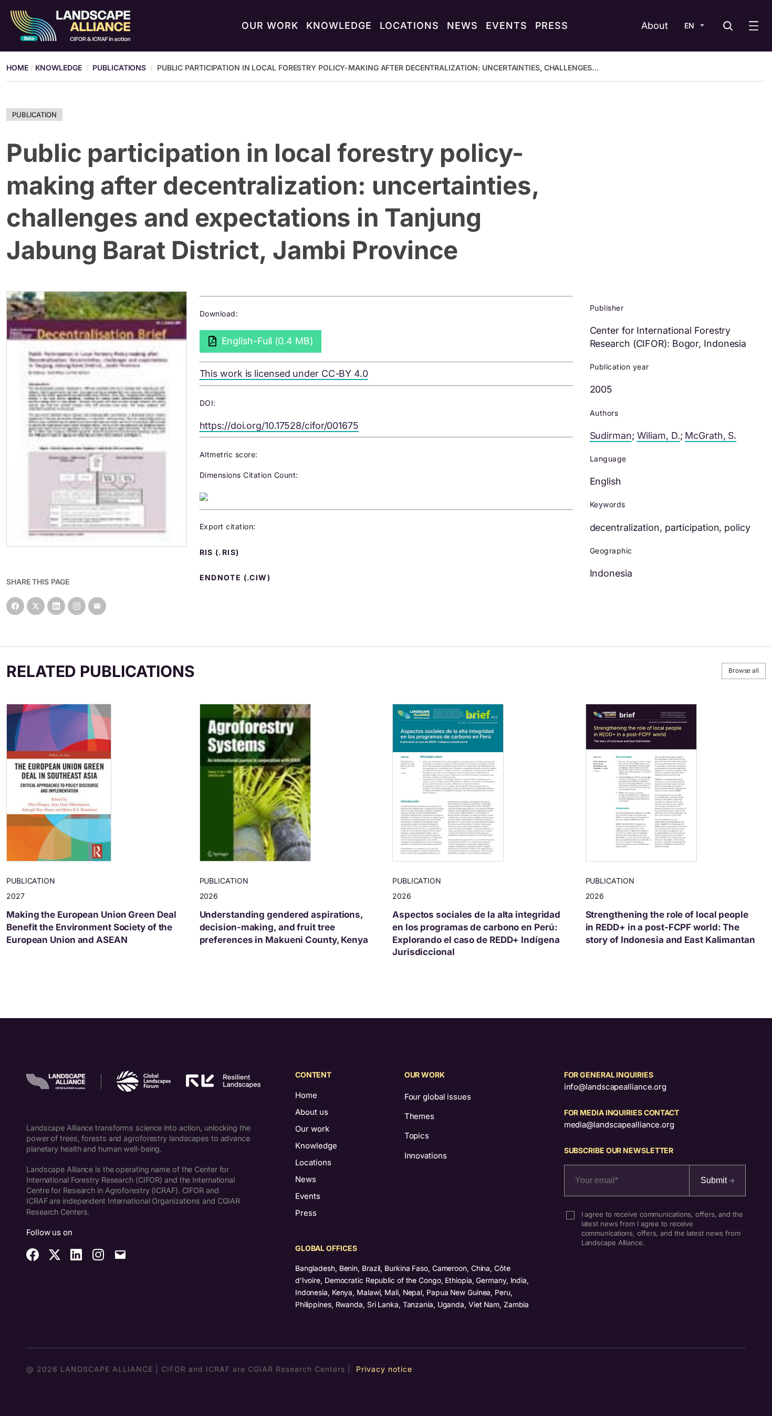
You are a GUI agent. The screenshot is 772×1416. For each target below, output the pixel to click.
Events (307, 1196)
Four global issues (437, 1097)
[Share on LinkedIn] (56, 606)
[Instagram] (77, 606)
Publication (34, 114)
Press (306, 1213)
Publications (119, 67)
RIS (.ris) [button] (221, 552)
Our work (312, 1129)
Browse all (743, 670)
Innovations (425, 1156)
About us (311, 1112)
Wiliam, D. (658, 435)
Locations (313, 1162)
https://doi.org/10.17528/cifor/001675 (279, 425)
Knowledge (58, 67)
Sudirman (611, 435)
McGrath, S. (710, 435)
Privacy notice (384, 1368)
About (654, 25)
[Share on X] (36, 606)
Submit (715, 1180)
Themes (419, 1116)
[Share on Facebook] (15, 606)
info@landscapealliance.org (615, 1087)
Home (306, 1095)
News (305, 1179)
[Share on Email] (97, 606)
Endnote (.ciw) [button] (236, 577)
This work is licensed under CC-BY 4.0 (284, 373)
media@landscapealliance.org (619, 1125)
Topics (416, 1136)
